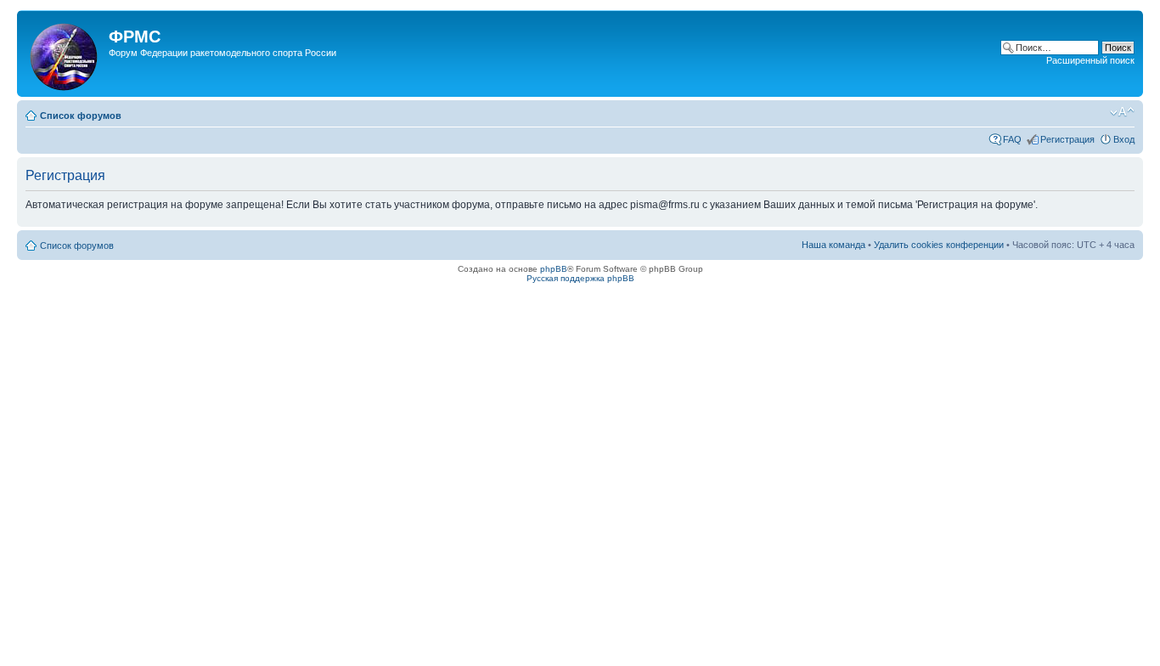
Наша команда (833, 245)
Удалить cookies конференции (939, 245)
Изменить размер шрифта (1122, 112)
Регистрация (1067, 139)
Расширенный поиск (1090, 60)
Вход (1124, 139)
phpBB (553, 269)
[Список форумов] (65, 53)
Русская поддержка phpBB (580, 278)
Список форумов (80, 115)
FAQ (1012, 139)
